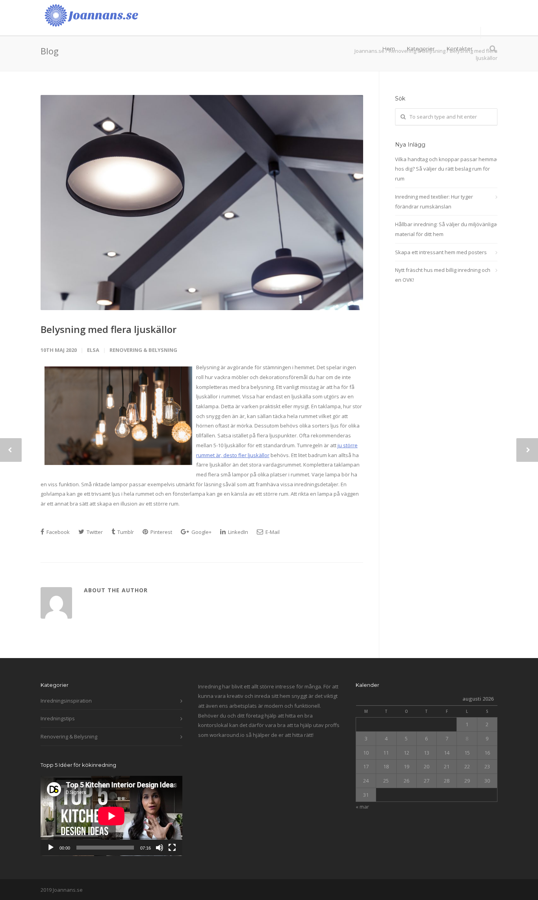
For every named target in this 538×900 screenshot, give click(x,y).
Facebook (57, 532)
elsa (93, 349)
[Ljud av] (159, 848)
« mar (362, 806)
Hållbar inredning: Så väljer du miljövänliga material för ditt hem (446, 229)
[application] (111, 816)
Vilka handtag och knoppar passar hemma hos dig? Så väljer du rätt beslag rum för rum (446, 169)
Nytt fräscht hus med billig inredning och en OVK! (442, 274)
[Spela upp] (51, 848)
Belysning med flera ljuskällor (108, 329)
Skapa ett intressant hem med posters (441, 252)
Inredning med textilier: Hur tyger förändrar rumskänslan (434, 201)
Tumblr (125, 532)
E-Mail (272, 532)
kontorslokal (213, 725)
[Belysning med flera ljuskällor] (202, 202)
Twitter (94, 532)
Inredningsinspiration (66, 700)
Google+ (200, 532)
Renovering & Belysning (143, 349)
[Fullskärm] (172, 848)
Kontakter (460, 48)
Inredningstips (58, 718)
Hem (388, 48)
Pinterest (160, 532)
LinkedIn (237, 532)
